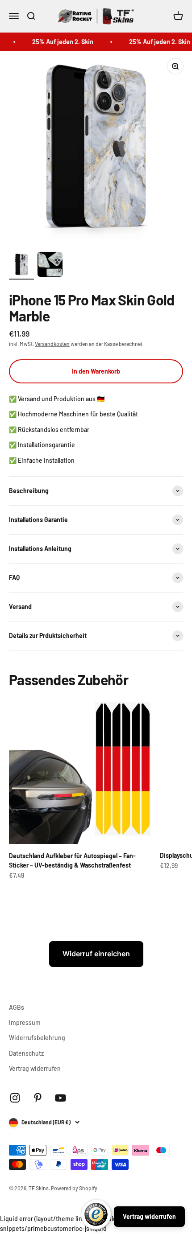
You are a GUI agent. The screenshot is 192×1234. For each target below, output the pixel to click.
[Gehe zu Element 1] (21, 266)
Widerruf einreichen (96, 953)
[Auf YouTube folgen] (60, 1098)
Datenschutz (26, 1053)
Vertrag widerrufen (35, 1068)
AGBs (16, 1007)
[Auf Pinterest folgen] (38, 1098)
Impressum (25, 1022)
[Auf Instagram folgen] (15, 1098)
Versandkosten (52, 344)
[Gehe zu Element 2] (50, 266)
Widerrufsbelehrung (37, 1037)
